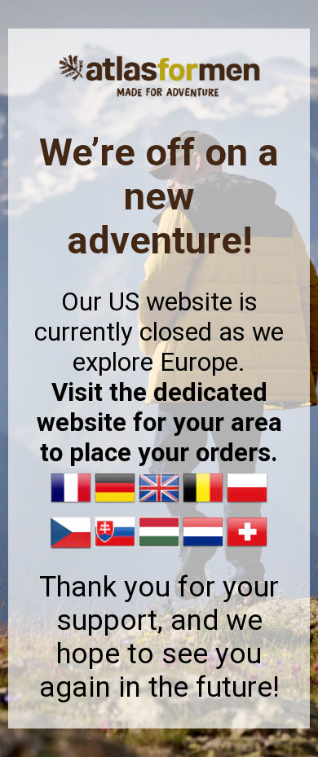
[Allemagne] (115, 504)
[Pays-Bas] (203, 548)
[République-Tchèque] (71, 548)
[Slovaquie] (115, 548)
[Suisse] (247, 548)
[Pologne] (247, 504)
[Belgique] (203, 504)
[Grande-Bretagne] (159, 504)
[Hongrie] (159, 548)
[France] (71, 504)
